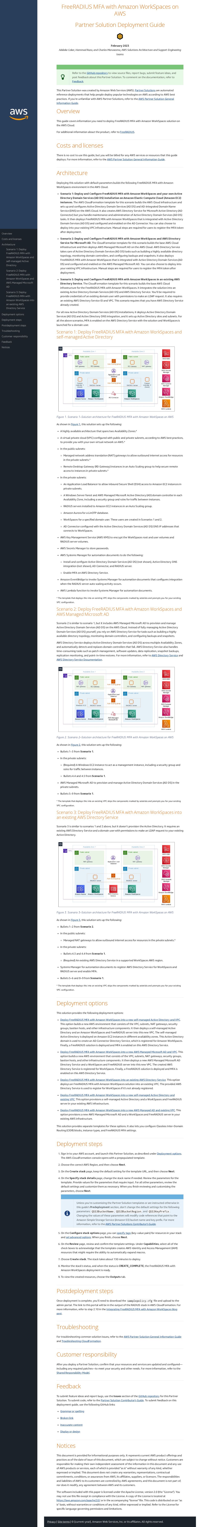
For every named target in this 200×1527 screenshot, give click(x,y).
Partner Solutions (145, 90)
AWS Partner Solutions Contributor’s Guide (130, 1224)
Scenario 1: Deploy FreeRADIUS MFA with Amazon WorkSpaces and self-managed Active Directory (20, 257)
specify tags (124, 1233)
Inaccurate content (71, 1424)
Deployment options (169, 1153)
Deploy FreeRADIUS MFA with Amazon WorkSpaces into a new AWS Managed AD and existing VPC (117, 1110)
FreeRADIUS (127, 132)
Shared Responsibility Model (73, 1372)
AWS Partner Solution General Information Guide (136, 159)
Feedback (77, 81)
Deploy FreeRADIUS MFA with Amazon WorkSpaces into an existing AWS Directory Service (113, 1079)
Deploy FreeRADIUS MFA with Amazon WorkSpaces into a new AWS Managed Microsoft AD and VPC (118, 1051)
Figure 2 (75, 744)
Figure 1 (75, 424)
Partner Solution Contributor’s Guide (122, 1400)
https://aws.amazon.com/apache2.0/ (78, 1500)
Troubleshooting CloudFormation (81, 1341)
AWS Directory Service (165, 655)
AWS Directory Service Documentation (79, 659)
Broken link (66, 1418)
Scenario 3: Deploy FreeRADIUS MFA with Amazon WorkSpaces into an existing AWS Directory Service (20, 300)
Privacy (51, 1521)
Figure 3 (75, 920)
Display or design (70, 1431)
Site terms (64, 1521)
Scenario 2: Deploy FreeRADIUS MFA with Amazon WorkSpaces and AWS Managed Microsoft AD (20, 278)
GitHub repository (97, 73)
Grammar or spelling (72, 1411)
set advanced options (78, 1237)
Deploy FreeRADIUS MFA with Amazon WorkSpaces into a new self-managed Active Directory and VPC (120, 1019)
